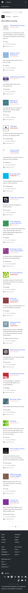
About (3, 534)
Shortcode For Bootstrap (14, 299)
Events (16, 549)
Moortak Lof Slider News (14, 101)
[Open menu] (25, 2)
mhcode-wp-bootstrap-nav (14, 500)
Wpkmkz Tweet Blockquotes (15, 53)
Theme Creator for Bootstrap (15, 151)
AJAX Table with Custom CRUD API (15, 222)
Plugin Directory (5, 6)
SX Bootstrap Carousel (17, 373)
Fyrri (7, 526)
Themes (17, 537)
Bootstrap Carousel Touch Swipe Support (16, 249)
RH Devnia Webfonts (16, 273)
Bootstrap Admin (15, 174)
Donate (17, 552)
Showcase (17, 534)
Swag (17, 554)
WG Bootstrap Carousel (17, 25)
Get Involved (18, 547)
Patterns (17, 542)
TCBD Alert (13, 126)
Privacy (3, 542)
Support (3, 549)
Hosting (3, 539)
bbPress (4, 564)
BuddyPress (5, 567)
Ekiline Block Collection (17, 197)
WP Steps (13, 421)
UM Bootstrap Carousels (17, 350)
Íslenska (7, 573)
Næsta (21, 526)
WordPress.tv (5, 554)
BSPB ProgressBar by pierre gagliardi (15, 475)
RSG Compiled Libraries (17, 448)
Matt (3, 561)
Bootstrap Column (15, 399)
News (2, 537)
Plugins (16, 539)
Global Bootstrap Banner (17, 77)
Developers (4, 552)
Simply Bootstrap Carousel (15, 323)
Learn (2, 547)
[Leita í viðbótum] (20, 12)
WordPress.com (6, 559)
